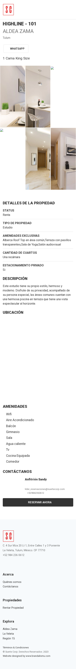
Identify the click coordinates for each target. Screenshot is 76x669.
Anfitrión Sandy (36, 479)
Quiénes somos (12, 582)
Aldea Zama (10, 629)
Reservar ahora (39, 502)
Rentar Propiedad (13, 607)
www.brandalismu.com (38, 656)
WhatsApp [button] (17, 48)
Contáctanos (10, 586)
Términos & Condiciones (16, 647)
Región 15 (9, 638)
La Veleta (8, 633)
